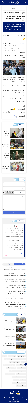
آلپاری (13, 365)
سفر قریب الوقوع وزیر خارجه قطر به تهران (17, 285)
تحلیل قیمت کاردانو (10, 374)
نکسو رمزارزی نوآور (11, 368)
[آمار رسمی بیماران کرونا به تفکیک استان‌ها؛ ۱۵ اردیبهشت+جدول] (17, 144)
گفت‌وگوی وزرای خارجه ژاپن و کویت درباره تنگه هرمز (14, 279)
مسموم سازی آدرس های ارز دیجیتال (17, 371)
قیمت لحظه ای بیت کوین (19, 379)
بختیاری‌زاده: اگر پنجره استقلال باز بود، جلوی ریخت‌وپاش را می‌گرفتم (16, 307)
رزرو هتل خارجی (21, 368)
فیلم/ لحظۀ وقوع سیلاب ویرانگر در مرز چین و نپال (15, 302)
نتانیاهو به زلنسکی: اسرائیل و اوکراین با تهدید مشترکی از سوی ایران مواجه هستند (14, 270)
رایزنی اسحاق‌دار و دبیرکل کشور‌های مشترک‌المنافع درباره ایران (15, 288)
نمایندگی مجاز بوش (20, 359)
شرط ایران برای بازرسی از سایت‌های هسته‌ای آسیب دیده (15, 299)
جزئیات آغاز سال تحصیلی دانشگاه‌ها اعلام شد (10, 337)
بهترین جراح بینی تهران (14, 362)
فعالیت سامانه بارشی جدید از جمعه (18, 296)
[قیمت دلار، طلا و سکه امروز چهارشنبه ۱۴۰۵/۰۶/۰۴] (20, 329)
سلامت (22, 9)
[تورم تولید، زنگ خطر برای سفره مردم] (20, 321)
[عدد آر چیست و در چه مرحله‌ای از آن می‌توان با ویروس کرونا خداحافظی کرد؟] (17, 166)
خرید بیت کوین (21, 356)
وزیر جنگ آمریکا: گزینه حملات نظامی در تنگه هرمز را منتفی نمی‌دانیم (15, 282)
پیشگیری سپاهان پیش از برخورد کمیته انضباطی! (15, 304)
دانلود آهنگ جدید (20, 365)
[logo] (14, 2)
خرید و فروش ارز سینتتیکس (19, 377)
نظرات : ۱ (6, 9)
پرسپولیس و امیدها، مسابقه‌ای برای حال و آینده (15, 273)
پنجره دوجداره (12, 356)
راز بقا (5, 356)
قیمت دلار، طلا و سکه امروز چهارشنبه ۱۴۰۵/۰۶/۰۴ (9, 329)
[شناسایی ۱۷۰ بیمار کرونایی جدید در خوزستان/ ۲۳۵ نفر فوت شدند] (17, 133)
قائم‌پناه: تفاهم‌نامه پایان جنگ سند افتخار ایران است (15, 293)
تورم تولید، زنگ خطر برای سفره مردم (10, 320)
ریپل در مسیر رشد (20, 374)
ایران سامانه (11, 401)
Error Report (20, 109)
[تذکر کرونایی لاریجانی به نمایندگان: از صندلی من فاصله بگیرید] (17, 155)
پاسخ (20, 254)
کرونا (16, 116)
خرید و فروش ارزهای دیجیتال (18, 382)
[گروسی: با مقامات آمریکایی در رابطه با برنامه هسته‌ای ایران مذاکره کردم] (20, 345)
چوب (23, 362)
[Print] (21, 112)
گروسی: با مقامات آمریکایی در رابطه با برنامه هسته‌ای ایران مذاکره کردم (9, 345)
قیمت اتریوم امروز (20, 385)
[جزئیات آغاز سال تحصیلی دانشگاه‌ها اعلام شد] (20, 337)
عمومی (18, 9)
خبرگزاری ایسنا (18, 101)
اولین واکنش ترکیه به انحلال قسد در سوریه (16, 291)
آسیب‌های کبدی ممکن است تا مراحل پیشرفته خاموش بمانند (14, 276)
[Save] (24, 112)
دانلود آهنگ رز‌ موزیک (9, 359)
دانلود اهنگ (6, 365)
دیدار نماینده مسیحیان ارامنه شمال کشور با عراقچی (15, 267)
